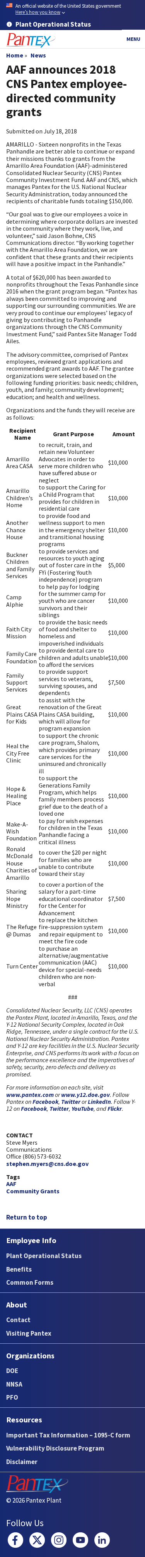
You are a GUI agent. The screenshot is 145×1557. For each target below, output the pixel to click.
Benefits (19, 1269)
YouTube (83, 1108)
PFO (12, 1397)
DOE (12, 1370)
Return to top (26, 1217)
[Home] (31, 40)
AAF (11, 1184)
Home (14, 55)
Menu (133, 38)
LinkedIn (99, 1101)
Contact (18, 1320)
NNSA (14, 1384)
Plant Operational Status (44, 1256)
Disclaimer (22, 1461)
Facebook (45, 1101)
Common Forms (29, 1282)
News (38, 55)
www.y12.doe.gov (85, 1094)
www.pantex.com (30, 1094)
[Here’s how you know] (72, 9)
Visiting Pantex (28, 1333)
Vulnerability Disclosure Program (55, 1448)
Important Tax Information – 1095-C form (68, 1435)
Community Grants (33, 1191)
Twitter (71, 1101)
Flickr (114, 1108)
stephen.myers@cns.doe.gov (47, 1163)
